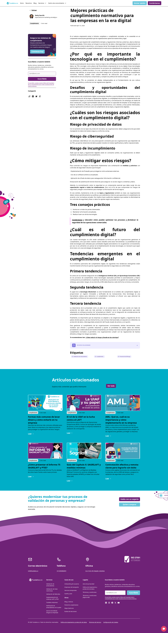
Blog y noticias (68, 602)
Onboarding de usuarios (71, 584)
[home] (12, 3)
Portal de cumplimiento (71, 605)
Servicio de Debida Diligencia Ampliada (52, 611)
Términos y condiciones (90, 592)
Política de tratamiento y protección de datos (90, 588)
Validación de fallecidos (53, 594)
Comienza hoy (37, 51)
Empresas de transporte (71, 587)
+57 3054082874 (61, 571)
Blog (35, 3)
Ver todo (111, 386)
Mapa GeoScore (69, 608)
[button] (42, 3)
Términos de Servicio (95, 622)
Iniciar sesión (139, 3)
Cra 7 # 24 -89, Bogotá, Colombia (95, 571)
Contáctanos (154, 3)
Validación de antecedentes (50, 585)
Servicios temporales (70, 590)
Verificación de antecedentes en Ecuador (53, 606)
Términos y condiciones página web (90, 596)
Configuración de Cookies (110, 622)
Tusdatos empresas (52, 602)
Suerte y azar (68, 593)
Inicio (22, 3)
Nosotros (29, 3)
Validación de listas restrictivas (52, 590)
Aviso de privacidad (88, 584)
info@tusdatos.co (33, 571)
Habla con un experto (129, 499)
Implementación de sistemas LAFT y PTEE (52, 598)
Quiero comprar (129, 504)
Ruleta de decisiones (70, 611)
